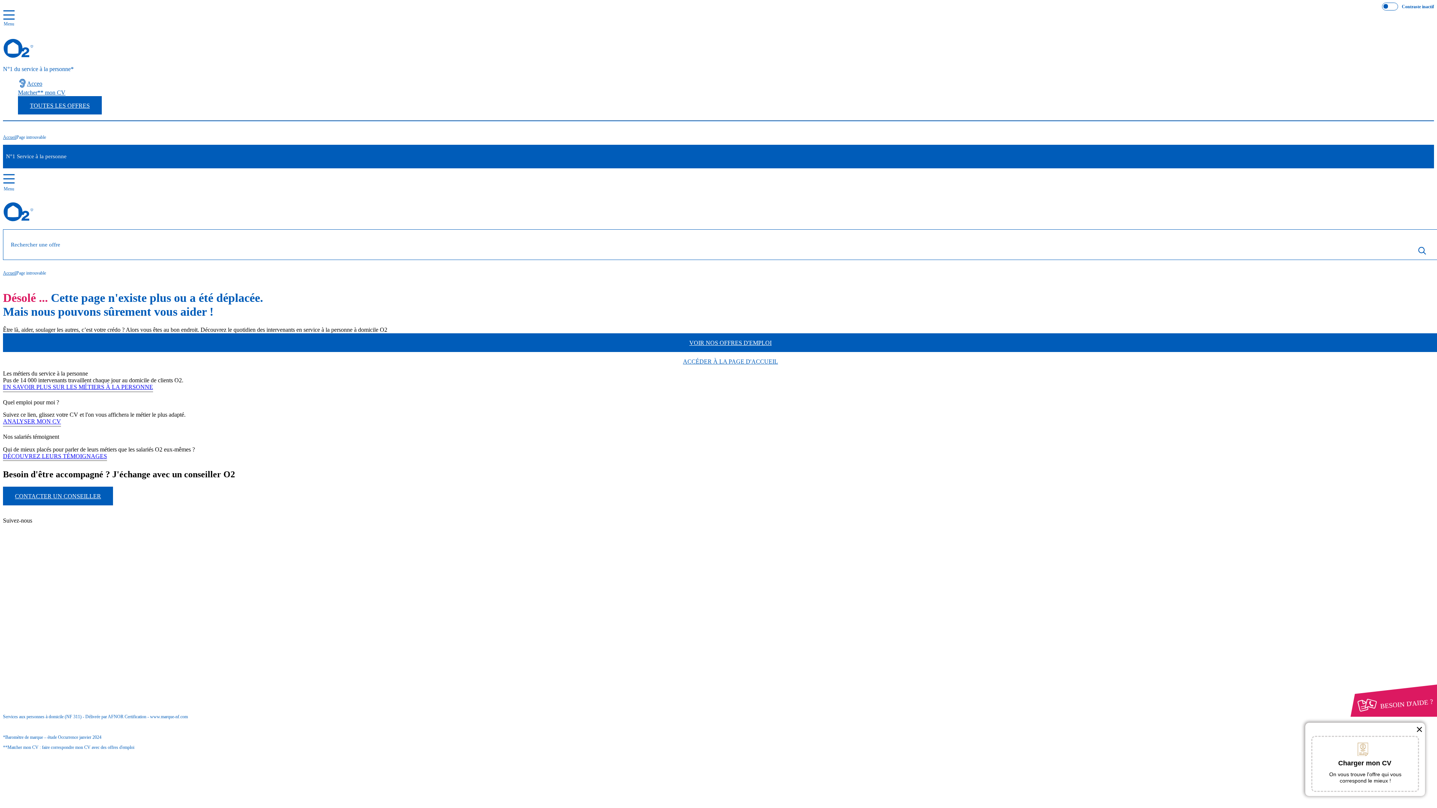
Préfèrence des (42, 612)
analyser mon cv (32, 421)
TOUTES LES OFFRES (60, 105)
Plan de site (45, 528)
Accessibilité (33, 618)
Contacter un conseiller (58, 496)
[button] (1419, 729)
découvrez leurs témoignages (55, 456)
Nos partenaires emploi (59, 521)
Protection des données (45, 605)
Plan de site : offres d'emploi (72, 541)
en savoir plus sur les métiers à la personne (78, 387)
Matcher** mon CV (41, 92)
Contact (41, 514)
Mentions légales (52, 598)
